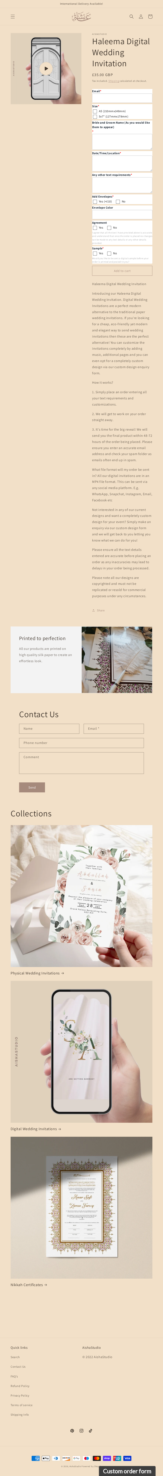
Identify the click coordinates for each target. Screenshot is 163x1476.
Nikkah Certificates (27, 1284)
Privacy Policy (20, 1395)
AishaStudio (75, 1466)
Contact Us (18, 1367)
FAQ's (14, 1376)
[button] (12, 16)
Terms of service (22, 1405)
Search (15, 1357)
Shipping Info (20, 1415)
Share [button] (101, 610)
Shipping (113, 80)
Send (32, 787)
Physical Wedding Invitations (35, 973)
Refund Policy (20, 1386)
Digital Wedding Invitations (34, 1128)
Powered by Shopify (92, 1466)
